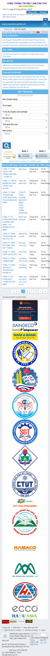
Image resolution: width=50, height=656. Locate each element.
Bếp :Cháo (23, 169)
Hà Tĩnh (36, 65)
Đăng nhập (32, 12)
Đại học (16, 87)
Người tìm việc (8, 15)
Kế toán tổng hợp (28, 45)
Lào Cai (11, 65)
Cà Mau (28, 68)
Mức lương (7, 131)
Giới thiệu (16, 628)
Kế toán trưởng (18, 42)
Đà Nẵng (12, 68)
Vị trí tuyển (7, 105)
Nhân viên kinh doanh (25, 40)
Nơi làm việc (8, 118)
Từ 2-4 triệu (21, 54)
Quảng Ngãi (19, 65)
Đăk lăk (5, 65)
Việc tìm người (19, 15)
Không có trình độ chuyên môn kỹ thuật (16, 77)
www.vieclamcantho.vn (14, 24)
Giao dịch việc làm (31, 628)
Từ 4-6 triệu (30, 54)
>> (45, 291)
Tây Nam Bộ (20, 68)
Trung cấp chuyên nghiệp (16, 85)
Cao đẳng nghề (31, 85)
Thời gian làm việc (10, 124)
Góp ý (43, 630)
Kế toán (9, 42)
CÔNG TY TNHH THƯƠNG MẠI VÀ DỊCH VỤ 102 (9, 236)
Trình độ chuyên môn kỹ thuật (15, 112)
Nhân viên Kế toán (31, 42)
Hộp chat (34, 644)
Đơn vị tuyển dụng (10, 99)
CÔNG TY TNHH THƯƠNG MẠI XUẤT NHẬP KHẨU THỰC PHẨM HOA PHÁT (10, 197)
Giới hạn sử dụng (31, 630)
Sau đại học (25, 87)
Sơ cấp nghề (32, 82)
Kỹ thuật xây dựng (41, 45)
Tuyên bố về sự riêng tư (13, 630)
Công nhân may (15, 45)
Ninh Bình (35, 68)
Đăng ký (43, 12)
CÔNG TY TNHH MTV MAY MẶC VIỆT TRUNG (9, 245)
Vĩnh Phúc (28, 65)
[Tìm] (45, 19)
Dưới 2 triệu (12, 54)
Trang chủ (8, 29)
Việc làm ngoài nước (32, 15)
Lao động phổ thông (10, 40)
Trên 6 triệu (39, 54)
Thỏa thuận (7, 56)
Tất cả (5, 54)
